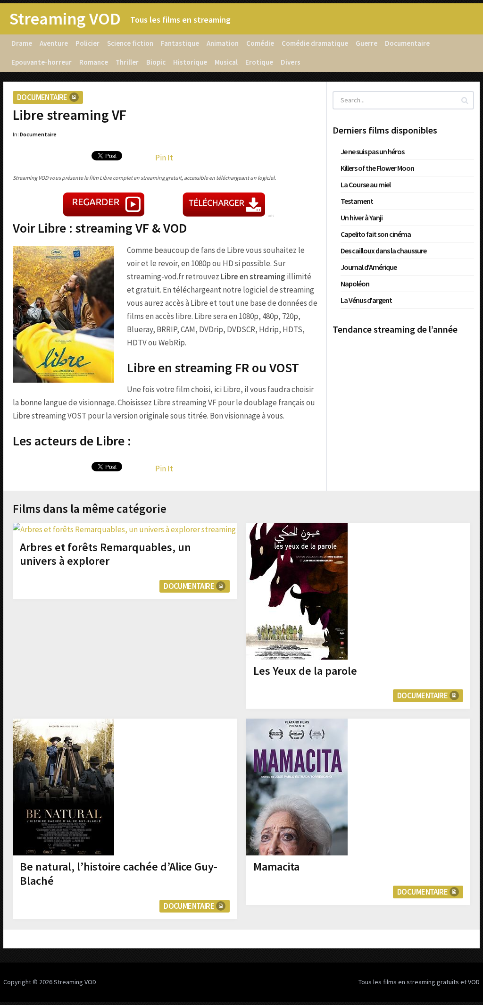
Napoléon (355, 283)
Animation (223, 43)
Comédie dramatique (315, 43)
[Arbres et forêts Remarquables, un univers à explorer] (124, 529)
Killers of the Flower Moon (377, 168)
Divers (290, 62)
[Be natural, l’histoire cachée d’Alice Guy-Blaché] (63, 787)
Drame (21, 43)
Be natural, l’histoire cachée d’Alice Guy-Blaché (118, 873)
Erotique (259, 62)
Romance (93, 62)
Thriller (127, 62)
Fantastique (180, 43)
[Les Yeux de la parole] (297, 591)
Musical (226, 62)
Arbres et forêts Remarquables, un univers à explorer (105, 554)
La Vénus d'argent (366, 300)
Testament (357, 201)
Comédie (260, 43)
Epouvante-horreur (41, 62)
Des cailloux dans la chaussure (383, 250)
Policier (87, 43)
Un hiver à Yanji (362, 217)
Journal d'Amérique (369, 267)
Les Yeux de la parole (305, 670)
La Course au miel (366, 184)
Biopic (156, 62)
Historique (190, 62)
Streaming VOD (65, 18)
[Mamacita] (297, 787)
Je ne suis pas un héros (372, 151)
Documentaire (407, 43)
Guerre (366, 43)
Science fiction (130, 43)
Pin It (164, 157)
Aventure (54, 43)
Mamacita (276, 866)
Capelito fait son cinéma (376, 234)
